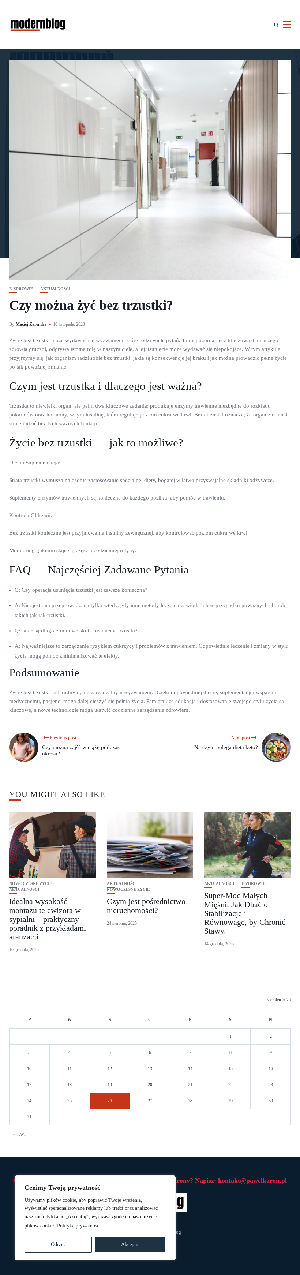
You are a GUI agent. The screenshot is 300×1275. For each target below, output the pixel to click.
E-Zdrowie (21, 289)
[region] (95, 1217)
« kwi (19, 1134)
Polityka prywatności (79, 1226)
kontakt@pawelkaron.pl (252, 1180)
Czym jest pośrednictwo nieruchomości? (146, 906)
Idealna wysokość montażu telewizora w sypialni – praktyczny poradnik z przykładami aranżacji (47, 919)
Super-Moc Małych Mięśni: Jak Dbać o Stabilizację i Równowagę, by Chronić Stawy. (244, 913)
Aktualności (55, 289)
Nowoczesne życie (30, 884)
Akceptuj (130, 1244)
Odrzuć (58, 1244)
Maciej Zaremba (31, 324)
